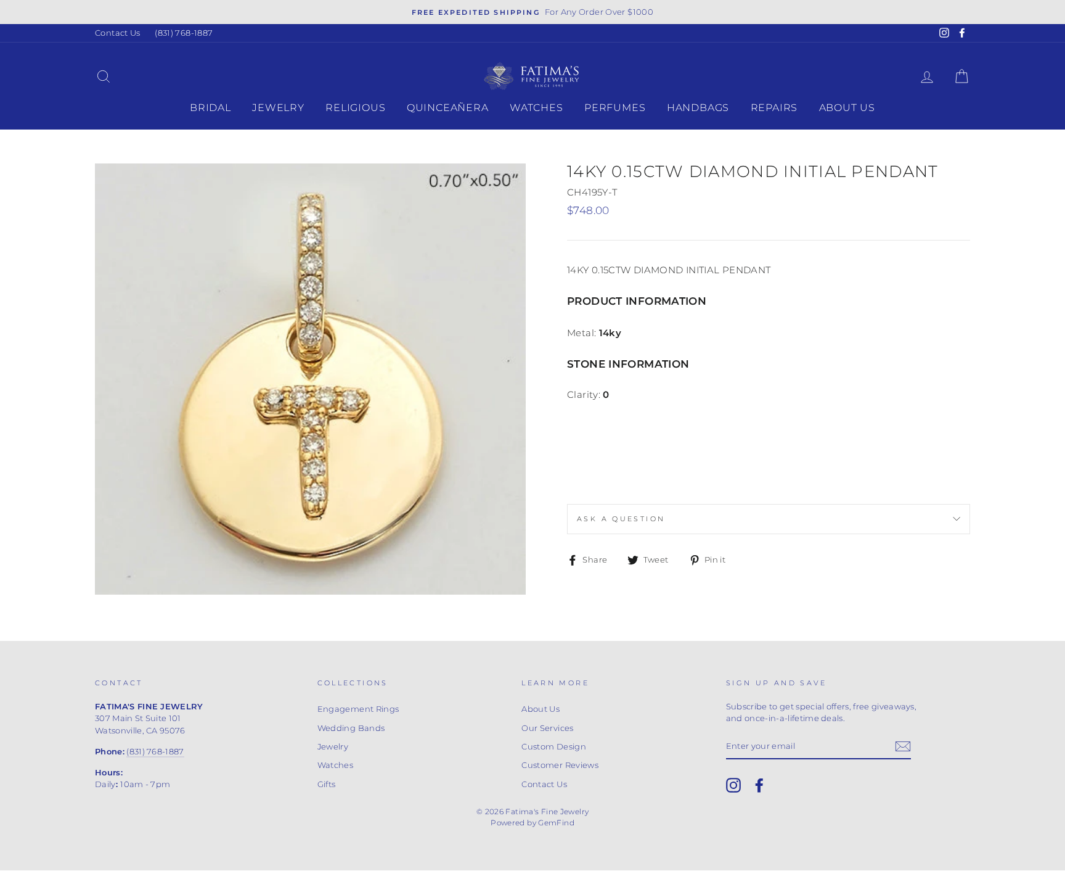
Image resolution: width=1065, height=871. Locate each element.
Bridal (210, 108)
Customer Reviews (559, 765)
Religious (355, 108)
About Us (847, 108)
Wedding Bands (351, 728)
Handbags (698, 108)
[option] (532, 12)
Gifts (326, 784)
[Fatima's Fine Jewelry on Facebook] (759, 785)
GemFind (556, 822)
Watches (536, 108)
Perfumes (614, 108)
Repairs (774, 108)
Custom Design (553, 746)
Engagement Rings (358, 709)
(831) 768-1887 (184, 33)
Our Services (547, 728)
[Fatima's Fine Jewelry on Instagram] (733, 785)
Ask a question (621, 518)
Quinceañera (448, 108)
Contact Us (118, 33)
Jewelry (278, 108)
